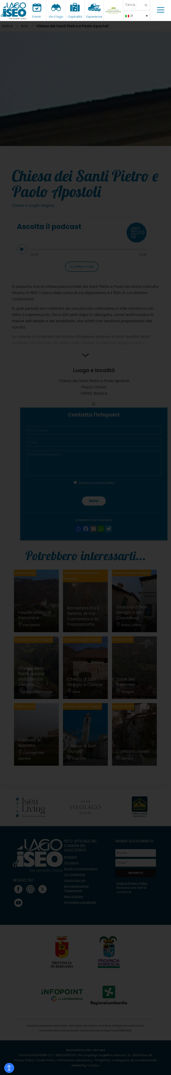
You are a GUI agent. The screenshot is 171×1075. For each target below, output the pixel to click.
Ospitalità (75, 17)
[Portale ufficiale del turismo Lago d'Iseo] (13, 10)
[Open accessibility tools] (9, 1068)
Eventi (36, 17)
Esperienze (94, 17)
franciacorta (114, 17)
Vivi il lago (56, 17)
